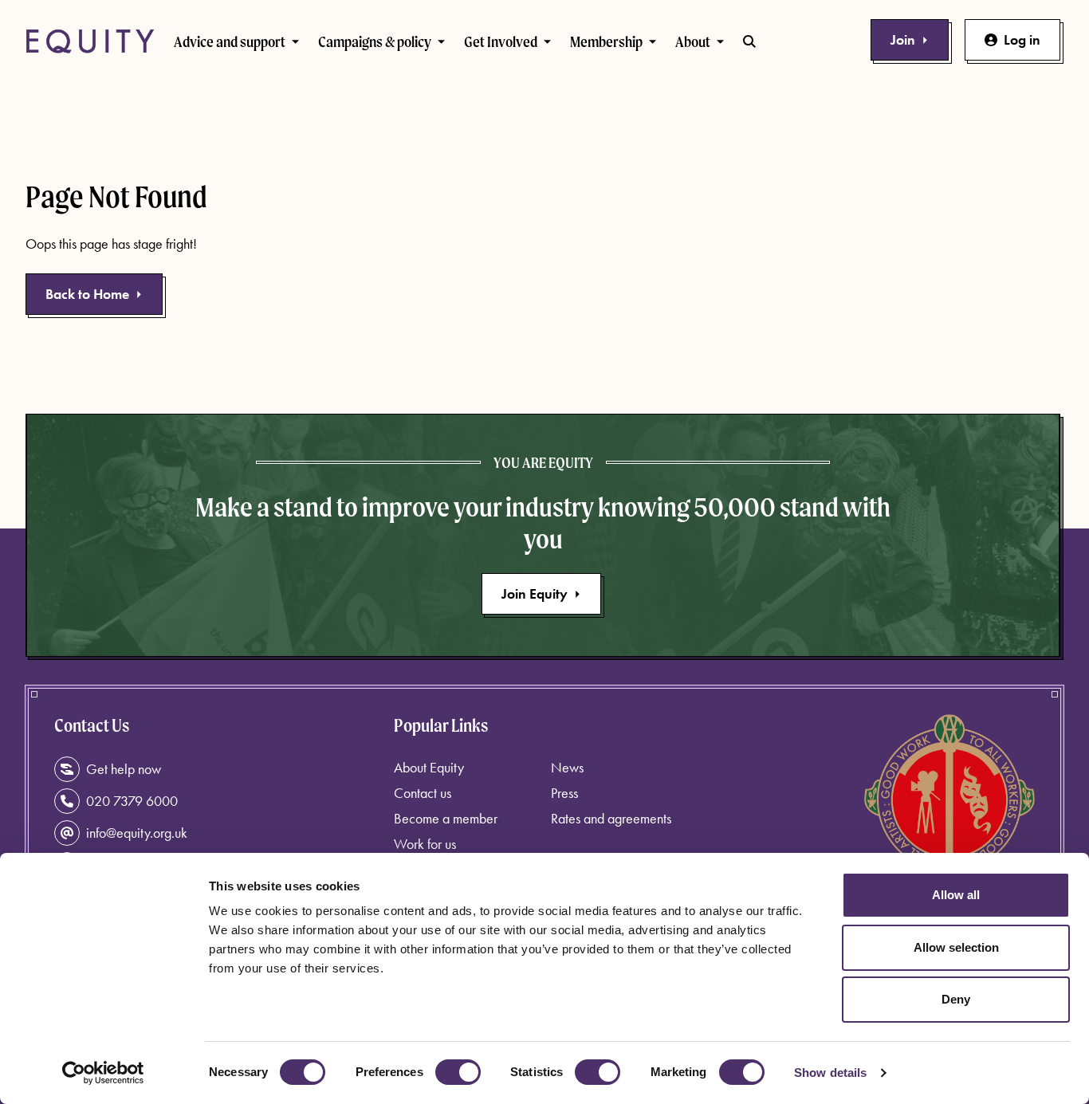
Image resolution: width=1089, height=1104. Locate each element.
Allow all (956, 895)
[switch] (458, 1072)
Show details (830, 1072)
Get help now (123, 769)
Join (902, 39)
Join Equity (534, 593)
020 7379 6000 (132, 801)
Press (564, 793)
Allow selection (956, 947)
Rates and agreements (611, 818)
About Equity (429, 767)
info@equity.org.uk (136, 832)
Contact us (422, 793)
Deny (956, 999)
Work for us (425, 844)
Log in (1022, 39)
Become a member (445, 818)
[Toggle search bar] (749, 41)
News (567, 767)
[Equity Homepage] (90, 41)
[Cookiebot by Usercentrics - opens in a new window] (103, 1073)
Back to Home (87, 294)
